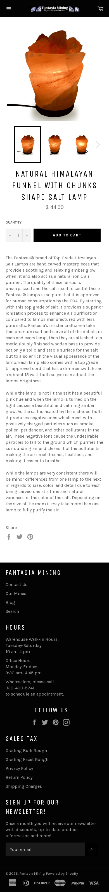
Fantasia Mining (32, 873)
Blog (10, 602)
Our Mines (16, 593)
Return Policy (19, 777)
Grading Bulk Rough (26, 750)
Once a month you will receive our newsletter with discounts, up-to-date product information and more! (51, 829)
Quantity (14, 222)
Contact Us (16, 584)
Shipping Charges (24, 786)
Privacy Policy (19, 768)
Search (12, 611)
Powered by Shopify (62, 873)
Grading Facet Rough (27, 759)
